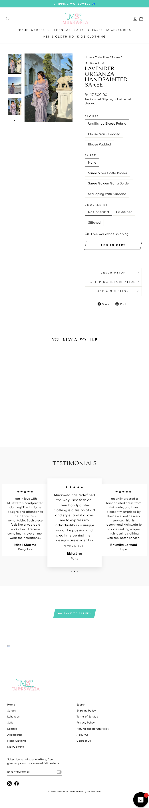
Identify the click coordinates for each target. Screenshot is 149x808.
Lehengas (61, 30)
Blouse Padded (99, 144)
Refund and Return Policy (92, 728)
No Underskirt (98, 212)
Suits (79, 30)
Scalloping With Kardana (107, 194)
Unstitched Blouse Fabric (107, 123)
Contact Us (83, 740)
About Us (82, 734)
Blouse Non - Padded (104, 134)
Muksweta (95, 63)
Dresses (95, 30)
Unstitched (124, 212)
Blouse (92, 116)
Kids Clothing (91, 36)
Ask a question (113, 291)
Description (113, 272)
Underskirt (96, 204)
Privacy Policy (85, 722)
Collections (102, 57)
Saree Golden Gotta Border (109, 183)
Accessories (118, 30)
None (92, 162)
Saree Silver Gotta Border (107, 173)
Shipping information (113, 281)
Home (23, 30)
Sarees (38, 30)
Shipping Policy (86, 710)
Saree (90, 155)
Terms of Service (87, 716)
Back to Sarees (77, 613)
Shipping (107, 99)
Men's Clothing (58, 36)
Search (80, 704)
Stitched (94, 222)
